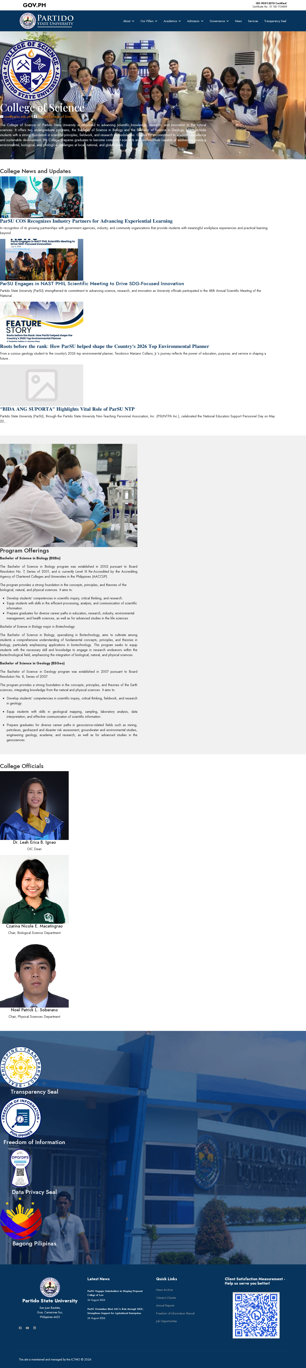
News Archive (164, 1290)
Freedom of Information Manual (175, 1313)
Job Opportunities (166, 1321)
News (238, 21)
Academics (170, 21)
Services (253, 21)
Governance (217, 21)
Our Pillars (147, 21)
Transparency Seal (275, 21)
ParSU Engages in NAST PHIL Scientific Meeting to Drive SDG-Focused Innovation (92, 283)
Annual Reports (165, 1305)
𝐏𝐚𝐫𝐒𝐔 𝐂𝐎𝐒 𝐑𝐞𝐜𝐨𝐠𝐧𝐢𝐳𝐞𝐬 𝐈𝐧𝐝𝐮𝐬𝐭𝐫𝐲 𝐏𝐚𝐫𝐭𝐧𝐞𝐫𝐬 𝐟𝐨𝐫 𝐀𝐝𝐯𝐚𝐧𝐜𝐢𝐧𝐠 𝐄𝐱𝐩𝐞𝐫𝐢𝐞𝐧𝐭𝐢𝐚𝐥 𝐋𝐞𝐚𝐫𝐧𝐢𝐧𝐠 (86, 221)
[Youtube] (27, 1328)
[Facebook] (20, 1328)
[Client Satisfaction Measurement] (256, 1315)
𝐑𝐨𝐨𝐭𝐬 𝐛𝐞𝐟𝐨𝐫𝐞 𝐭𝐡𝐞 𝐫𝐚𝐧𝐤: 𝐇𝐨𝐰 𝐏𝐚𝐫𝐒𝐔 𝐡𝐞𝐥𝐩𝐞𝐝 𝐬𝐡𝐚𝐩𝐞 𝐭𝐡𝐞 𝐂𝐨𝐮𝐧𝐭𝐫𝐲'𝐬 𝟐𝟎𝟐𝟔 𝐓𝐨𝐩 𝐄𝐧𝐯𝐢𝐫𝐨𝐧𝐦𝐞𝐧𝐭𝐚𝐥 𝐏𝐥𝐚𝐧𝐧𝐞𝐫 (104, 346)
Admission (193, 21)
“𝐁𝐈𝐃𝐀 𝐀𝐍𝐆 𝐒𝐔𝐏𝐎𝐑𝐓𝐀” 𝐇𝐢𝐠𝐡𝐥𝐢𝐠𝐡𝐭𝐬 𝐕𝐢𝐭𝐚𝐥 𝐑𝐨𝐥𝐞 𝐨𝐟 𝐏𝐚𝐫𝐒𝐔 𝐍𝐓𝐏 (67, 409)
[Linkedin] (34, 1328)
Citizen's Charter (166, 1298)
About (126, 21)
